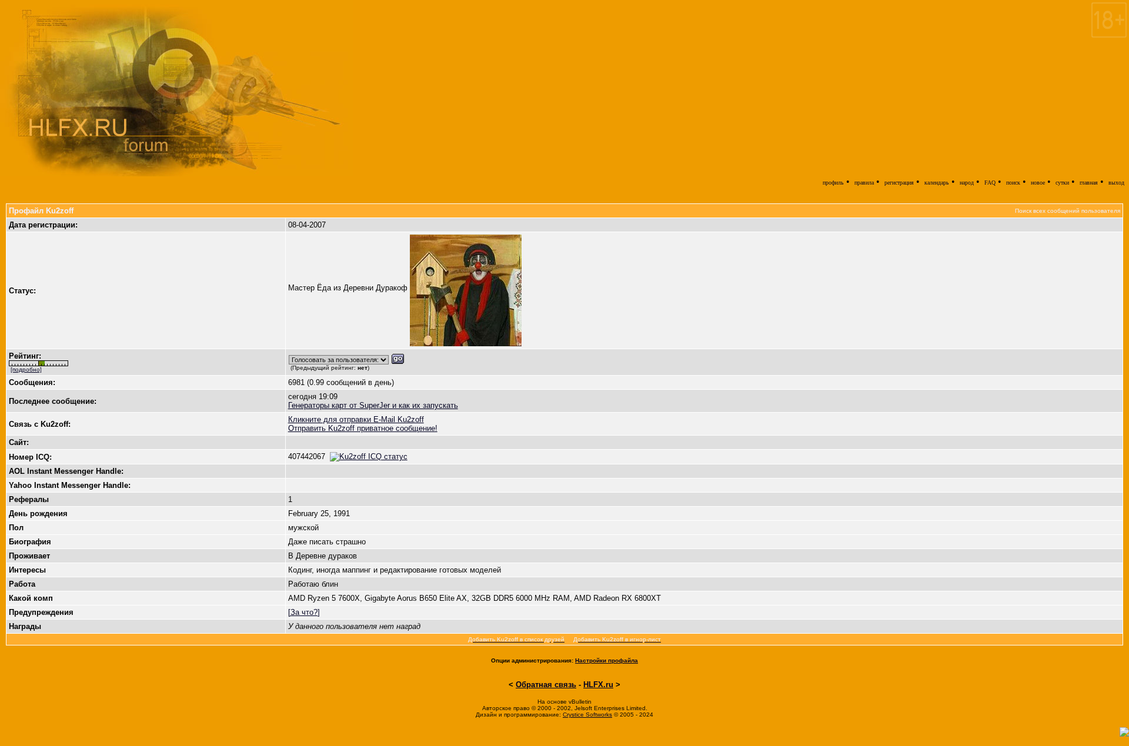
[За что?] (304, 612)
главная (1089, 182)
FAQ (990, 182)
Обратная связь (546, 684)
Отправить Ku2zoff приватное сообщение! (362, 428)
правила (864, 182)
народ (967, 182)
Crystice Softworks (587, 714)
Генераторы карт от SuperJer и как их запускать (373, 405)
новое (1038, 182)
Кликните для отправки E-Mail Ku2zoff (356, 419)
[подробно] (26, 369)
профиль (833, 182)
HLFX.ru (598, 684)
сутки (1062, 182)
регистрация (899, 182)
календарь (936, 182)
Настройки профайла (606, 660)
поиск (1013, 182)
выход (1116, 182)
